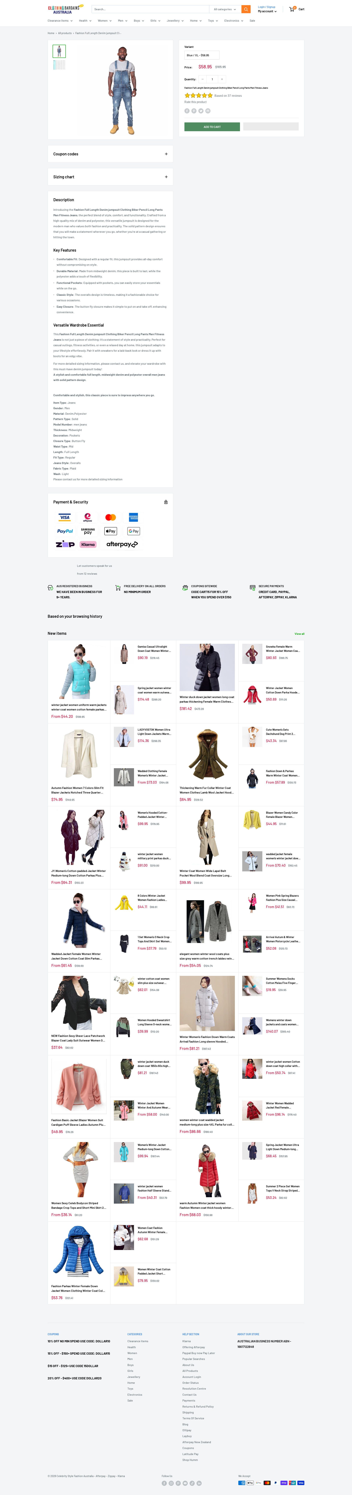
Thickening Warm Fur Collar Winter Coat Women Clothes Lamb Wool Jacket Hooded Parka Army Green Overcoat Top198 (207, 790)
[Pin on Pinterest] (194, 110)
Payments (188, 1400)
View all (300, 633)
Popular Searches (193, 1358)
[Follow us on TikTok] (192, 1483)
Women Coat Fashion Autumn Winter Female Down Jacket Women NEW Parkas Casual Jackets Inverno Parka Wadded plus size (154, 1230)
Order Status (190, 1382)
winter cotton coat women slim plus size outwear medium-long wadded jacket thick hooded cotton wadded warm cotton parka (155, 981)
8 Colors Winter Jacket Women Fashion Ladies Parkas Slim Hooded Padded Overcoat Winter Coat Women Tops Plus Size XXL (154, 898)
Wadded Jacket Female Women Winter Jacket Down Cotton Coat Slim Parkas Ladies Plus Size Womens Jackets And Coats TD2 (76, 956)
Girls (153, 20)
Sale (252, 20)
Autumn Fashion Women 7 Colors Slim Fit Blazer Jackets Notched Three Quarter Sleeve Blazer (77, 790)
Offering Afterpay (193, 1347)
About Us (188, 1365)
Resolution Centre (194, 1388)
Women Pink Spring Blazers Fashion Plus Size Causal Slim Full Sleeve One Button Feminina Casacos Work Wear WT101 (282, 898)
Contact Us (189, 1394)
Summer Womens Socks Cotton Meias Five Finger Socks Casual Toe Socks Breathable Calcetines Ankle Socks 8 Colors (283, 981)
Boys (137, 20)
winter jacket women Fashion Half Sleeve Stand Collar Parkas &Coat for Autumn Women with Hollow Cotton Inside (154, 1189)
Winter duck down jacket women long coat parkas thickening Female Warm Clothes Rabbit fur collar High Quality (207, 699)
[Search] (246, 9)
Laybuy (187, 1436)
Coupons (188, 1448)
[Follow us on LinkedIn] (199, 1483)
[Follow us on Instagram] (171, 1483)
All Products (190, 1370)
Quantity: (190, 79)
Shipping (188, 1412)
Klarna (186, 1341)
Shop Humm (190, 1459)
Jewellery (173, 20)
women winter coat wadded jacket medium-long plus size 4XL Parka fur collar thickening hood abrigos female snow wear (207, 1122)
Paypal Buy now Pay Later (198, 1353)
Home (194, 20)
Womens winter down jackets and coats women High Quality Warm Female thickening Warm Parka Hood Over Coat (281, 1022)
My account (266, 11)
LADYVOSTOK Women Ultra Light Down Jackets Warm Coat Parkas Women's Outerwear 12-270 (154, 732)
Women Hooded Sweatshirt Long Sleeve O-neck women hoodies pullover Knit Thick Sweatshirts (154, 1022)
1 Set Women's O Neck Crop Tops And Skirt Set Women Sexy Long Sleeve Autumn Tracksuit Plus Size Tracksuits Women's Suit (153, 939)
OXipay (186, 1430)
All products (65, 33)
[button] (271, 126)
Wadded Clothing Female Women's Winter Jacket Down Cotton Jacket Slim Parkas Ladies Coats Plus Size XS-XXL (153, 773)
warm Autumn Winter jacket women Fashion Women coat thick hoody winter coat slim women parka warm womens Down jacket (205, 1205)
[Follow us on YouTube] (185, 1483)
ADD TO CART (212, 126)
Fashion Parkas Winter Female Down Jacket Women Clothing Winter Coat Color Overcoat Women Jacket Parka (78, 1288)
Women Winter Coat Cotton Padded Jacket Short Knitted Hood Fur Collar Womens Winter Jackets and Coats (155, 1272)
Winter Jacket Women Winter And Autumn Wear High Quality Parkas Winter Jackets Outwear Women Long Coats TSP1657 (154, 1106)
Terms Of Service (193, 1418)
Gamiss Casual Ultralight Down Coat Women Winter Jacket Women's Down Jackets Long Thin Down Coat (153, 649)
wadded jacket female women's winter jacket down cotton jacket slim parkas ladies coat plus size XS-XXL (283, 856)
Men (120, 20)
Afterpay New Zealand (196, 1442)
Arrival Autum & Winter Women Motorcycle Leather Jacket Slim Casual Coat (282, 939)
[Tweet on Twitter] (200, 110)
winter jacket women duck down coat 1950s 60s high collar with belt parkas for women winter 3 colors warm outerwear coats (155, 1064)
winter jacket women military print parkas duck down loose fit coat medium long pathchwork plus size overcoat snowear (154, 856)
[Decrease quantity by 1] (202, 79)
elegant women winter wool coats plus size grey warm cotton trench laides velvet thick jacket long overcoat (207, 956)
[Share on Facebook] (187, 110)
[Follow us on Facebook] (164, 1483)
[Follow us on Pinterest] (178, 1483)
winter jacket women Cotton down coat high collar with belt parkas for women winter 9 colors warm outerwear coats (283, 1064)
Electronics (231, 20)
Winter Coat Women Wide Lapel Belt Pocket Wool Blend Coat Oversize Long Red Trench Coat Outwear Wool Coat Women (204, 873)
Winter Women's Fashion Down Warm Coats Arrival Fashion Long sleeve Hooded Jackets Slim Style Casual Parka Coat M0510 (207, 1039)
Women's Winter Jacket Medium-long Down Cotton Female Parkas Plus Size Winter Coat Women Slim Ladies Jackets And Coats (153, 1147)
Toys (211, 20)
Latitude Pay (190, 1454)
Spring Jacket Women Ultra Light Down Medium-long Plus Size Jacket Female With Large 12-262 (282, 1147)
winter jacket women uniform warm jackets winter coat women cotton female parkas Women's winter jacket (79, 707)
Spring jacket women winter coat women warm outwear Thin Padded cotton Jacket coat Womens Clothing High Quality (154, 690)
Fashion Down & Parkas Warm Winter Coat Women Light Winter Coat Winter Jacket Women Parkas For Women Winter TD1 (281, 773)
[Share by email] (207, 110)
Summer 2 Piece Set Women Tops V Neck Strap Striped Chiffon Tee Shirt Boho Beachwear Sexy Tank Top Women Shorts (283, 1189)
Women (103, 20)
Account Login (191, 1376)
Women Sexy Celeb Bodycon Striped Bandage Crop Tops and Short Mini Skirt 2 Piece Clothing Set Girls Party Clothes (77, 1205)
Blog (185, 1424)
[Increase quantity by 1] (222, 79)
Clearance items (58, 20)
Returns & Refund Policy (198, 1406)
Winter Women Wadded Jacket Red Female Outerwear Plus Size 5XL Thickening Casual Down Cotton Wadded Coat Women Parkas (283, 1106)
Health (83, 20)
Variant (189, 46)
